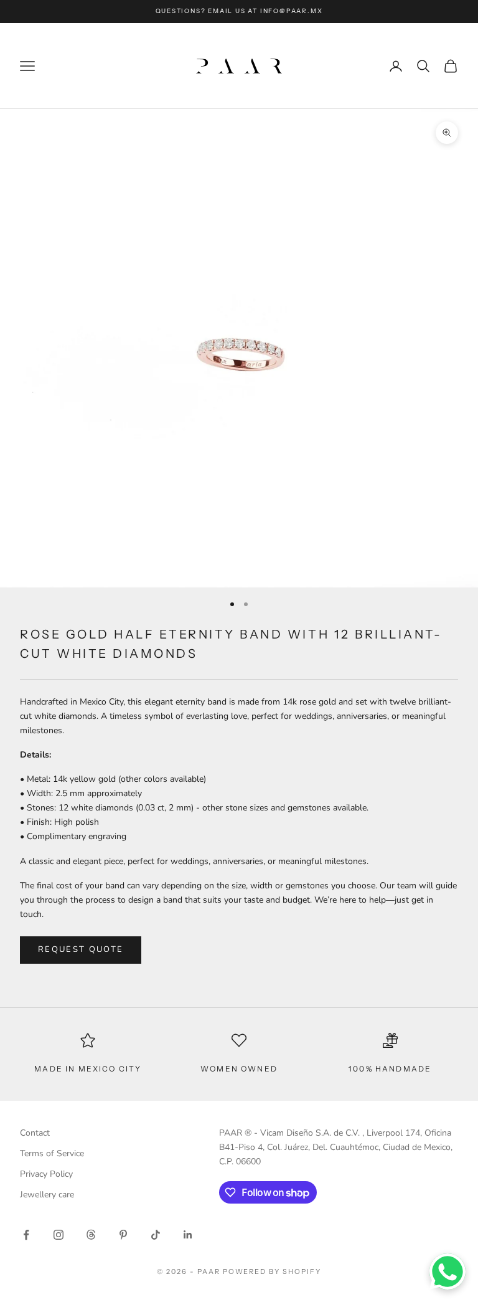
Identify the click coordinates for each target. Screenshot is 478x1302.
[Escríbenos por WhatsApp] (447, 1271)
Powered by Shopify (272, 1271)
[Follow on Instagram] (58, 1234)
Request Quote (80, 949)
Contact (35, 1133)
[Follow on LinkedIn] (188, 1234)
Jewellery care (47, 1194)
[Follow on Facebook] (26, 1234)
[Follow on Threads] (91, 1234)
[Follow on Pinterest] (123, 1234)
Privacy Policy (46, 1174)
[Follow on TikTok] (155, 1234)
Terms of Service (52, 1153)
